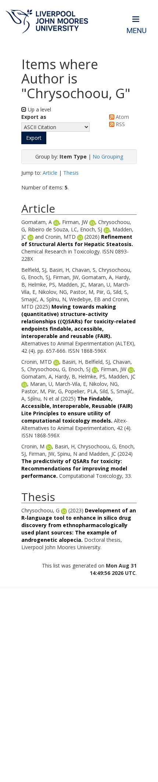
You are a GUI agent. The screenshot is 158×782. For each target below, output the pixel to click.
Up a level (38, 109)
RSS (119, 124)
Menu (136, 30)
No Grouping (108, 156)
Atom (121, 116)
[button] (33, 138)
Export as (33, 116)
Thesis (71, 172)
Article (50, 172)
